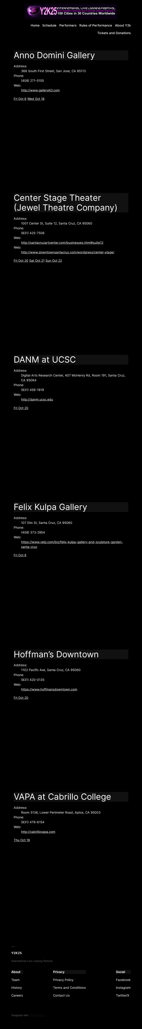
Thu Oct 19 (22, 840)
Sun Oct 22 (53, 260)
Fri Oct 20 (21, 260)
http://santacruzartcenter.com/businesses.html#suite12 (62, 243)
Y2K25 (16, 953)
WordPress (37, 1015)
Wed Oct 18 (35, 99)
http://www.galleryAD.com (40, 90)
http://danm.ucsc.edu (37, 399)
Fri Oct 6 (20, 99)
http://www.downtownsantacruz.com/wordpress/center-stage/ (67, 252)
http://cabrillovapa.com (38, 832)
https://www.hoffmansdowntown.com (49, 689)
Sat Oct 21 (37, 260)
